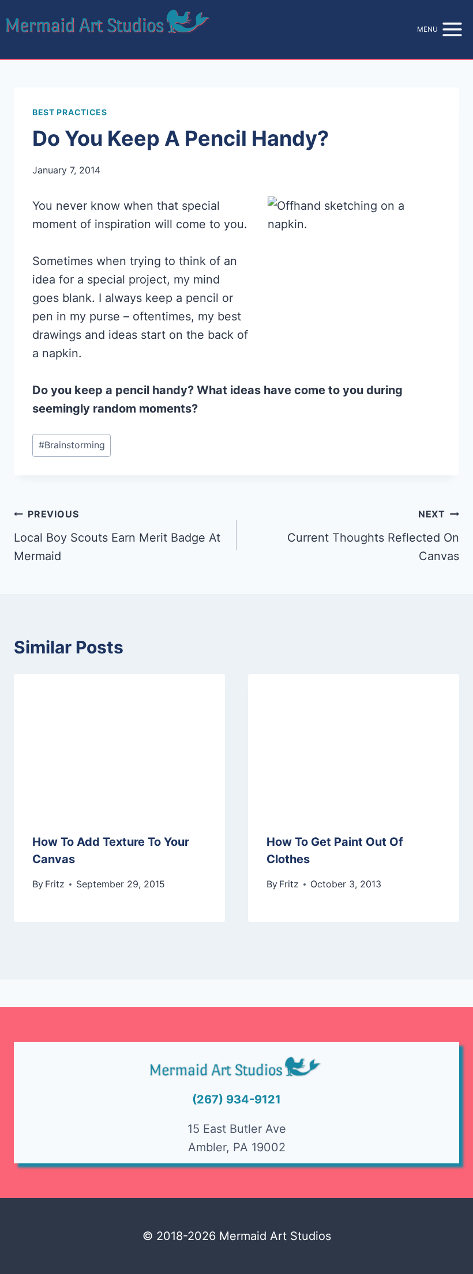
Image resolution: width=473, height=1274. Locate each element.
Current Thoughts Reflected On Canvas (373, 535)
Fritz (55, 884)
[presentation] (119, 744)
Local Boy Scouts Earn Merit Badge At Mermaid (117, 535)
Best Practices (69, 112)
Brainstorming (72, 445)
